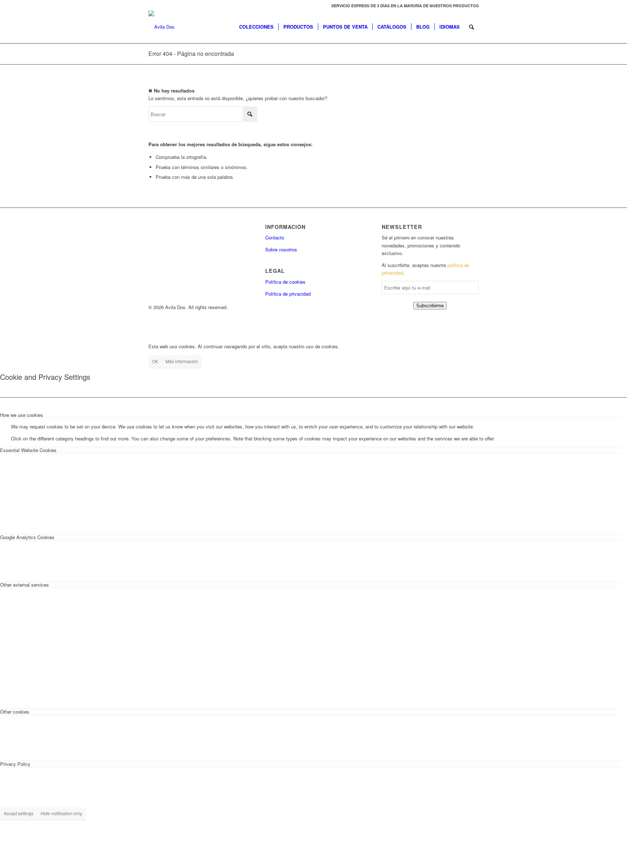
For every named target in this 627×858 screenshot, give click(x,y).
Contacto (274, 237)
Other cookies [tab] (14, 711)
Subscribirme (430, 305)
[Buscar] (471, 27)
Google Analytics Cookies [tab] (27, 537)
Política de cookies (285, 281)
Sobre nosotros (281, 249)
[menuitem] (403, 6)
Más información (181, 361)
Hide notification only (61, 813)
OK (155, 361)
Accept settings (18, 813)
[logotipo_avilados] (161, 27)
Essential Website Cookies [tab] (28, 450)
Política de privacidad (288, 293)
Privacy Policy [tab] (15, 763)
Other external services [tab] (24, 584)
